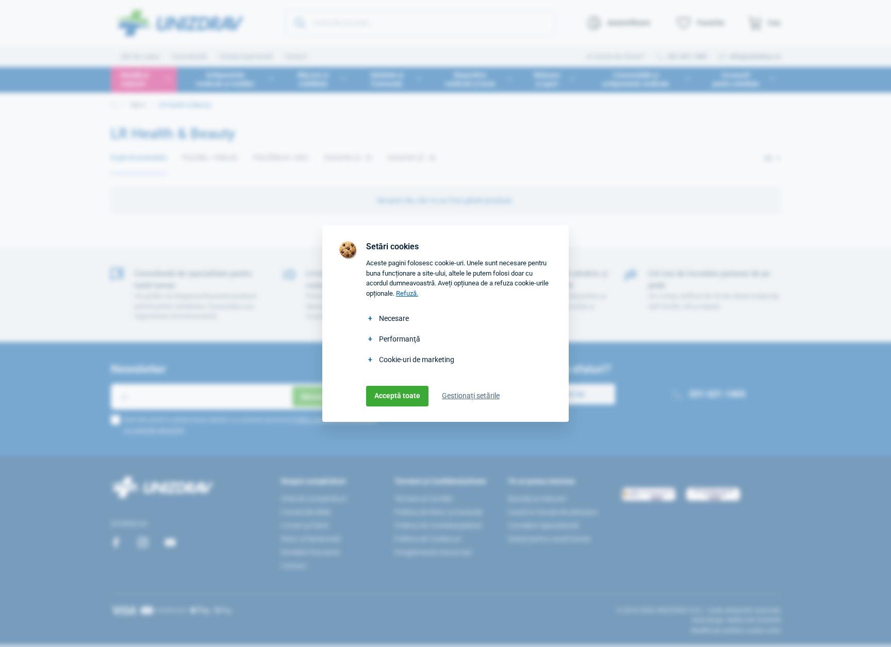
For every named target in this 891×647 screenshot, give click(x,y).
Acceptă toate (397, 395)
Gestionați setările (471, 395)
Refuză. (407, 293)
